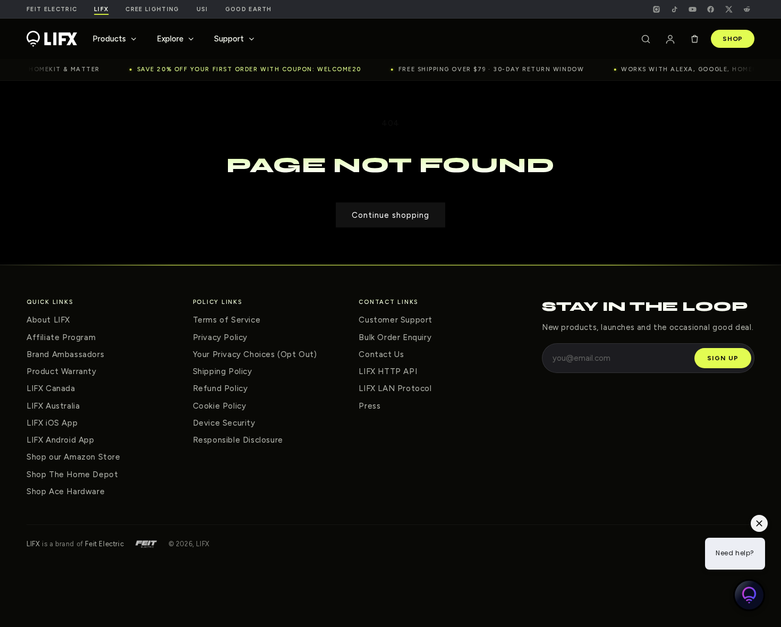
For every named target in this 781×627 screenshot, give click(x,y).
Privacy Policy (220, 337)
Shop (733, 39)
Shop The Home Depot (72, 474)
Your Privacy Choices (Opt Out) (255, 354)
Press (369, 406)
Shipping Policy (222, 371)
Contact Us (381, 354)
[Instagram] (656, 9)
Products (109, 39)
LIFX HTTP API (388, 371)
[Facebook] (710, 9)
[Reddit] (746, 9)
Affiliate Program (61, 337)
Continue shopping (390, 215)
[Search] (645, 39)
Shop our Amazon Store (74, 457)
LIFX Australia (53, 406)
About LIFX (48, 320)
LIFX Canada (51, 388)
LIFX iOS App (52, 423)
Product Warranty (62, 371)
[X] (728, 9)
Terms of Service (227, 320)
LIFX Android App (61, 440)
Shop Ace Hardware (66, 491)
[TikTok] (674, 9)
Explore (170, 39)
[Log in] (670, 39)
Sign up (722, 358)
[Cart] (694, 39)
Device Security (224, 423)
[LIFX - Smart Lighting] (52, 39)
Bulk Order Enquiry (395, 337)
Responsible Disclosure (238, 440)
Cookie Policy (220, 406)
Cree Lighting (152, 9)
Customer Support (395, 320)
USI (202, 9)
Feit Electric (52, 9)
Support (229, 39)
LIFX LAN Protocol (395, 388)
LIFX (33, 544)
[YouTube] (692, 9)
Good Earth (248, 9)
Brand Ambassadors (65, 354)
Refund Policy (220, 388)
